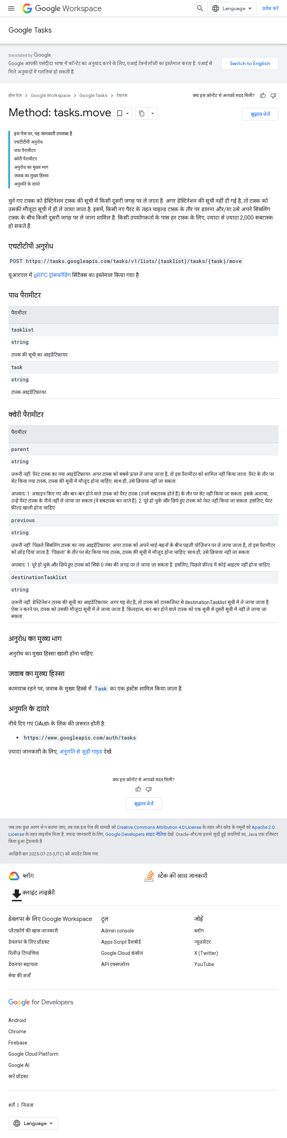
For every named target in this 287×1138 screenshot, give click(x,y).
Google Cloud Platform (33, 1054)
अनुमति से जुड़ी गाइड (80, 751)
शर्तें (11, 1105)
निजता (27, 1105)
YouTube (204, 964)
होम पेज (15, 95)
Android (17, 1020)
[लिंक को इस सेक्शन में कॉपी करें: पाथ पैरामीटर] (48, 296)
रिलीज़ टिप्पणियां (23, 953)
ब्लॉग (199, 931)
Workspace (82, 8)
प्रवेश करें (270, 8)
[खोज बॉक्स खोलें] (200, 8)
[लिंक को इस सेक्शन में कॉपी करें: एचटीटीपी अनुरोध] (60, 247)
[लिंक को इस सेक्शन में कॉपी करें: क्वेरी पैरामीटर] (50, 415)
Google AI (18, 1065)
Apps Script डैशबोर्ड (121, 942)
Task (100, 688)
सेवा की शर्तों (19, 975)
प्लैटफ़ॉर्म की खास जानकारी (33, 931)
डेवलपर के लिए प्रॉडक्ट (28, 942)
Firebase (17, 1043)
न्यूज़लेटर (202, 942)
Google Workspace (50, 95)
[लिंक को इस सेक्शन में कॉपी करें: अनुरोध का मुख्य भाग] (69, 639)
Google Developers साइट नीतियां (135, 834)
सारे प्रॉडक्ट (18, 1076)
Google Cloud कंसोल (122, 953)
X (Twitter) (206, 953)
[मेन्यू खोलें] (11, 8)
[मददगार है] (263, 95)
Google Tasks (30, 30)
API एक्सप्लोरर (115, 964)
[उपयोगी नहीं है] (273, 95)
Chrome (17, 1031)
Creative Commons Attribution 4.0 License (159, 827)
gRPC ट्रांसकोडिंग (52, 275)
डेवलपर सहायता (23, 964)
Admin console (117, 931)
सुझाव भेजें (260, 114)
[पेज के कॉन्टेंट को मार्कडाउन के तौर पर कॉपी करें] (141, 113)
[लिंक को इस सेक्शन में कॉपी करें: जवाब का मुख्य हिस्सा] (71, 674)
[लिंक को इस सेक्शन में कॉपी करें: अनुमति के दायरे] (56, 709)
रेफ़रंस (122, 95)
